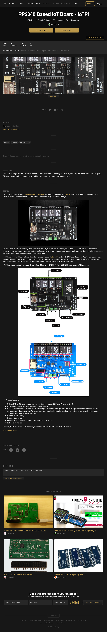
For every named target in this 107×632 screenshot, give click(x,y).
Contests (30, 3)
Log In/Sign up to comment (13, 478)
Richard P (10, 577)
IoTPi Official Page (10, 430)
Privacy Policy (70, 620)
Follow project (41, 30)
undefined (55, 24)
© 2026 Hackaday (53, 627)
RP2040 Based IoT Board (34, 194)
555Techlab (61, 577)
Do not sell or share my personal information (53, 623)
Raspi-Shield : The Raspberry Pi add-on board (25, 530)
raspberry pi (25, 142)
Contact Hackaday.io (35, 620)
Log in (99, 3)
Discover (21, 3)
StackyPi (54, 257)
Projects (12, 3)
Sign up (90, 3)
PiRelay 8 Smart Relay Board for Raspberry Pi (75, 530)
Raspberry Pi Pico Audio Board (18, 574)
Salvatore (10, 533)
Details (16, 50)
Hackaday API (82, 620)
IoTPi (68, 194)
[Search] (76, 3)
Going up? (54, 615)
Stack (38, 3)
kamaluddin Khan (12, 126)
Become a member (35, 596)
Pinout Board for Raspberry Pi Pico (70, 574)
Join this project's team (11, 129)
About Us (23, 620)
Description (7, 50)
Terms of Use (60, 620)
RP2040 (6, 142)
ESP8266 (14, 142)
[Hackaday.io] (5, 3)
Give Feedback (48, 620)
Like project (66, 30)
